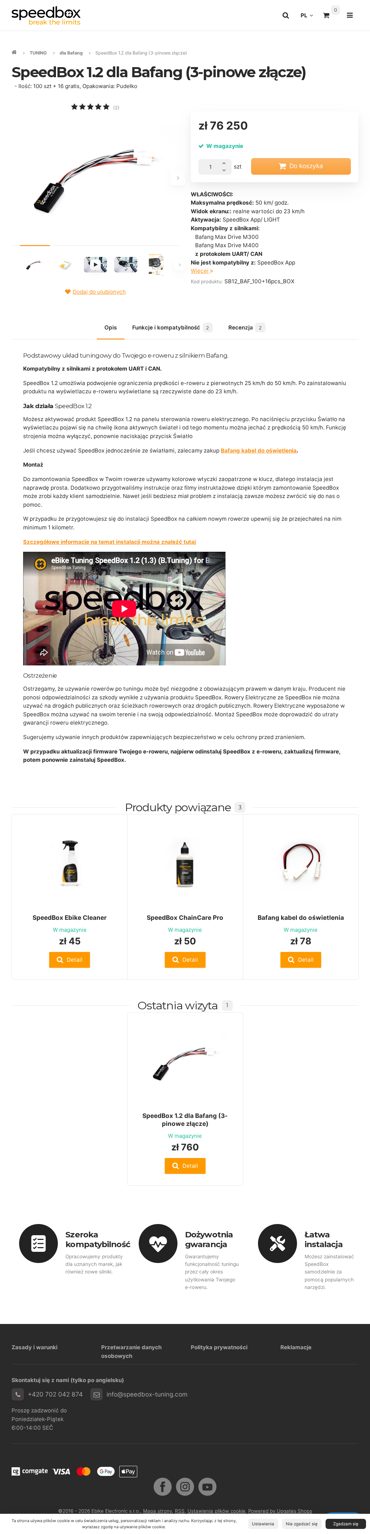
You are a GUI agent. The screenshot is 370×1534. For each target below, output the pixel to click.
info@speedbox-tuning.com (147, 1394)
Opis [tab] (110, 327)
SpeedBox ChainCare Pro (185, 917)
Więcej (200, 270)
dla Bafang (71, 53)
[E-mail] (96, 1394)
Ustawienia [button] (263, 1523)
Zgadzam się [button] (345, 1523)
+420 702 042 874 (55, 1394)
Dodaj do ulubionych (99, 291)
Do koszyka (306, 166)
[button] (69, 959)
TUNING (38, 53)
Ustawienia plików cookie (216, 1511)
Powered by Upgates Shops (280, 1511)
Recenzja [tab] (245, 327)
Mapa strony (157, 1511)
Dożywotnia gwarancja (209, 1239)
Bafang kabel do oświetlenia (259, 450)
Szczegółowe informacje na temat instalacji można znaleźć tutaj (109, 541)
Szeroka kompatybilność (97, 1239)
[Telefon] (18, 1394)
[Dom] (46, 15)
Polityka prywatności (219, 1347)
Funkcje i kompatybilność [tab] (170, 327)
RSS (180, 1511)
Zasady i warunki (34, 1347)
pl (309, 17)
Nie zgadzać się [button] (302, 1523)
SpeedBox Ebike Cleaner (70, 917)
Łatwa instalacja (324, 1239)
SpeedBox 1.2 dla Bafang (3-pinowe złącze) (185, 1119)
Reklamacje (295, 1347)
